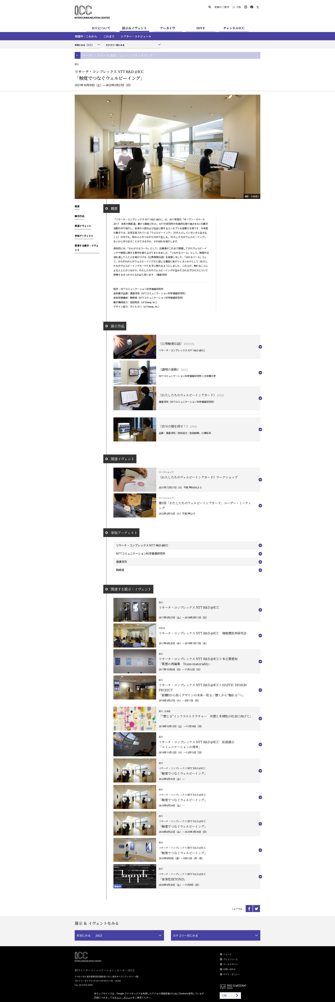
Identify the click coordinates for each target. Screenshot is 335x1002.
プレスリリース (230, 959)
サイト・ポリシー (231, 974)
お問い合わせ (229, 969)
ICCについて (101, 28)
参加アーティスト (84, 235)
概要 (77, 206)
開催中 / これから (86, 36)
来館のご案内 (221, 7)
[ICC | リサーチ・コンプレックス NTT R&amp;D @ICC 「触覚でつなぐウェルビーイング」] (249, 908)
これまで (108, 36)
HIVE (200, 28)
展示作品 (79, 216)
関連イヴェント (83, 226)
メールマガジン (230, 964)
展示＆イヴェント (134, 28)
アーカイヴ (167, 28)
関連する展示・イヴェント (86, 248)
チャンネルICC (233, 28)
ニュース (227, 954)
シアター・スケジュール (136, 36)
